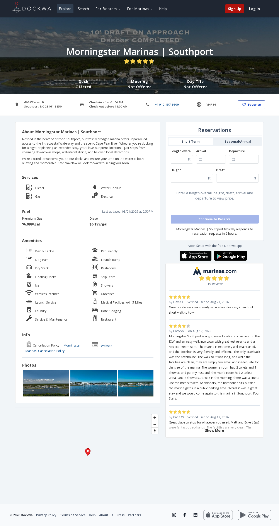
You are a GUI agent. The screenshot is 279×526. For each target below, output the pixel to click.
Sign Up (234, 8)
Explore (65, 8)
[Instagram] (174, 515)
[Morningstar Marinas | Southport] (46, 383)
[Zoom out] (154, 424)
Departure (237, 151)
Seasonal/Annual (238, 141)
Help (163, 8)
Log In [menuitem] (254, 8)
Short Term (191, 141)
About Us (106, 515)
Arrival (201, 151)
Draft (220, 170)
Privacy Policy (46, 515)
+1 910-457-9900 (167, 104)
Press (120, 515)
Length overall (181, 151)
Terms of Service (72, 515)
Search (83, 8)
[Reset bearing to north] (154, 430)
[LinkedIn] (195, 515)
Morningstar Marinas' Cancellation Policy (53, 348)
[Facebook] (184, 515)
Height (176, 170)
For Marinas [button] (138, 8)
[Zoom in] (154, 417)
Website (106, 346)
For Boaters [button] (106, 8)
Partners (134, 515)
